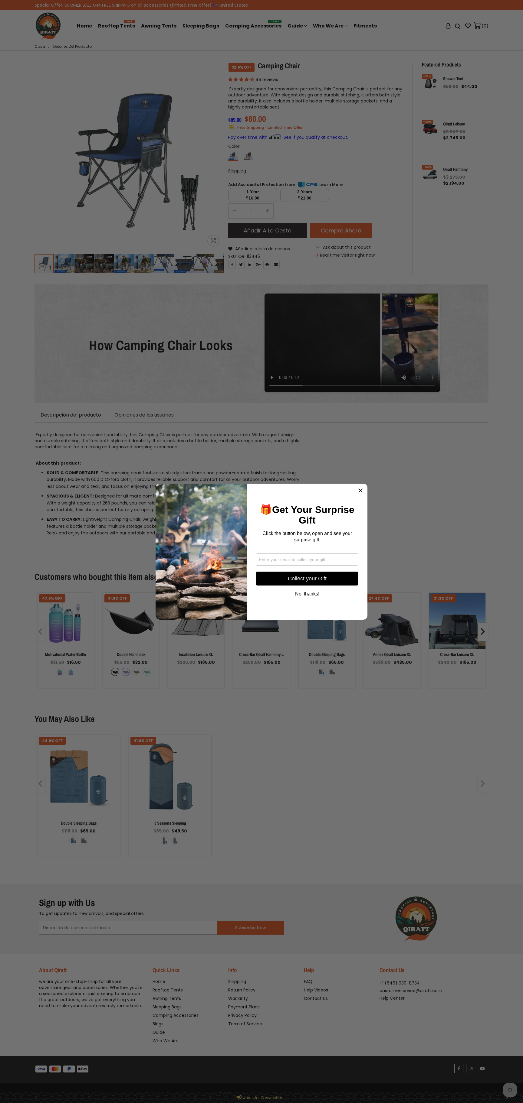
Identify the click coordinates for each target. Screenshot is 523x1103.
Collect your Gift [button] (307, 579)
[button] (360, 490)
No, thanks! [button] (307, 594)
